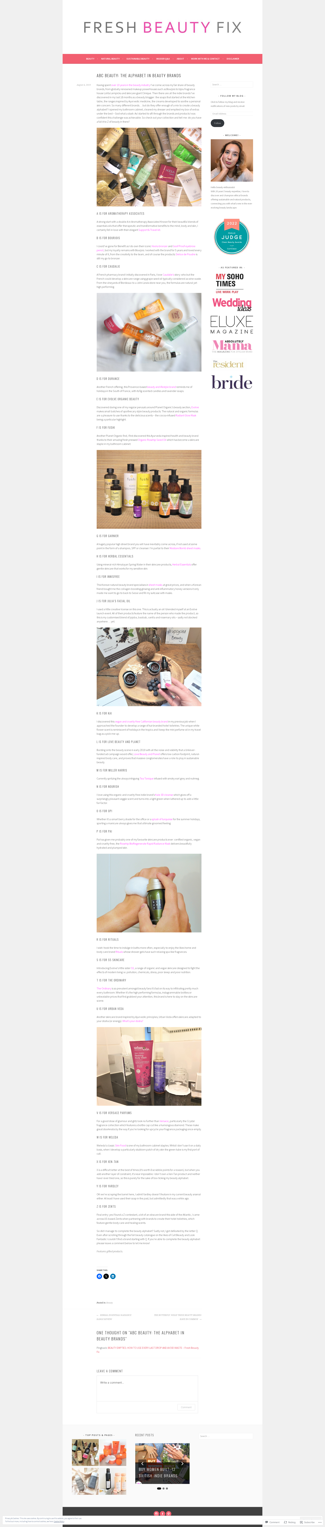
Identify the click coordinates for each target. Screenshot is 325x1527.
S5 (132, 968)
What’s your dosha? (132, 1021)
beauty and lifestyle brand (161, 387)
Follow (217, 123)
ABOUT (180, 58)
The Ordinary (104, 988)
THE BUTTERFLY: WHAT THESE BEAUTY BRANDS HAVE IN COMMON (177, 1317)
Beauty (90, 58)
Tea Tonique (147, 778)
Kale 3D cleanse (164, 794)
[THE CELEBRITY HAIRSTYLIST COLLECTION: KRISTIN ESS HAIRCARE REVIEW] (112, 1482)
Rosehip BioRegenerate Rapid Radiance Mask (145, 843)
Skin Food (120, 1145)
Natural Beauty (110, 58)
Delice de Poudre (185, 254)
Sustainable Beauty (137, 58)
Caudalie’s (169, 274)
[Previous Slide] (142, 1464)
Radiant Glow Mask (186, 415)
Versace (164, 1121)
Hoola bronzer (160, 246)
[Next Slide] (182, 1464)
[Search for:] (232, 84)
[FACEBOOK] (162, 1513)
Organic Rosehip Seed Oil (152, 439)
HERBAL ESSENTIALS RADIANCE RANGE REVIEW (114, 1317)
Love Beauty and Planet (147, 754)
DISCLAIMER (233, 58)
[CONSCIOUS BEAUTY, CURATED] (85, 1453)
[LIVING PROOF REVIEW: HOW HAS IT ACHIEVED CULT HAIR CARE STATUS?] (85, 1482)
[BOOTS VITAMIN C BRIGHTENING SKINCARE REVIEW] (112, 1453)
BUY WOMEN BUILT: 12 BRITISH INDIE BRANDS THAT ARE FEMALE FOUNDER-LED (158, 1473)
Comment (186, 1407)
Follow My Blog (232, 95)
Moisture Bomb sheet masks (185, 548)
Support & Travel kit (149, 229)
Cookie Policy (59, 1521)
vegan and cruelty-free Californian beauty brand (141, 721)
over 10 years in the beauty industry (130, 85)
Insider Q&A (163, 58)
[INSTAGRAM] (156, 1513)
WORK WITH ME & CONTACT (205, 58)
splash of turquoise (162, 819)
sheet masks (155, 584)
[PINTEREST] (168, 1513)
